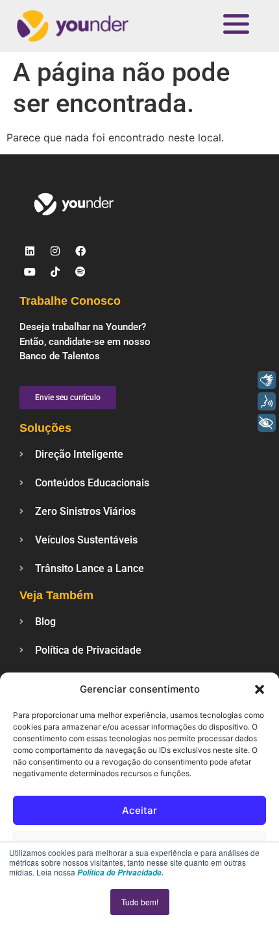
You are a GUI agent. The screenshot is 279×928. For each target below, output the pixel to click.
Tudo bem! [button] (139, 901)
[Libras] (267, 380)
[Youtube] (29, 271)
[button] (259, 689)
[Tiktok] (55, 271)
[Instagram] (55, 251)
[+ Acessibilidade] (267, 423)
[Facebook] (80, 251)
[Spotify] (80, 271)
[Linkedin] (29, 251)
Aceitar (139, 810)
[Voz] (267, 401)
